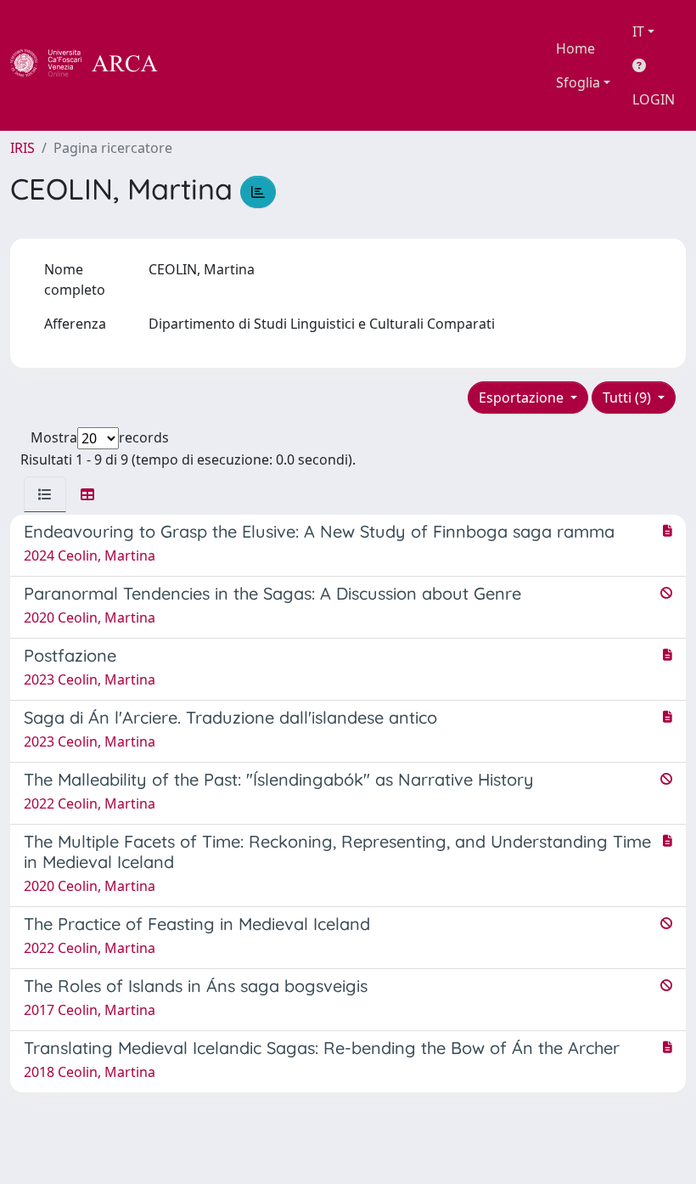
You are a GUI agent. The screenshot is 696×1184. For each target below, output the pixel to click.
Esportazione (523, 397)
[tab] (45, 494)
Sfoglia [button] (578, 82)
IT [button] (638, 31)
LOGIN (653, 99)
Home (575, 48)
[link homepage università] (203, 65)
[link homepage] (93, 65)
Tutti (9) (628, 397)
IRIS (22, 147)
